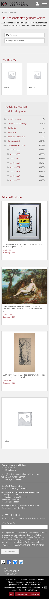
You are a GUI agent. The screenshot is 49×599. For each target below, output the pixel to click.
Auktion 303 (15, 171)
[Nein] (45, 587)
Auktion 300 (15, 158)
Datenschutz (11, 571)
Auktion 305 (15, 180)
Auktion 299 (15, 154)
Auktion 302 (15, 167)
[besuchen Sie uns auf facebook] (9, 562)
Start (5, 13)
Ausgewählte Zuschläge (17, 123)
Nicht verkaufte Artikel (16, 136)
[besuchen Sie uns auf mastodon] (21, 562)
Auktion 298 (15, 149)
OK (11, 594)
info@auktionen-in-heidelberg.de (20, 474)
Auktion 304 (15, 176)
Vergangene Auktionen (16, 145)
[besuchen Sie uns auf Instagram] (3, 562)
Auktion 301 (15, 163)
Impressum (10, 573)
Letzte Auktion (13, 132)
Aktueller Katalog (14, 119)
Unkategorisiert (13, 141)
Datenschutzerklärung (31, 545)
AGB (6, 568)
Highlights (11, 128)
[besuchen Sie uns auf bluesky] (15, 562)
